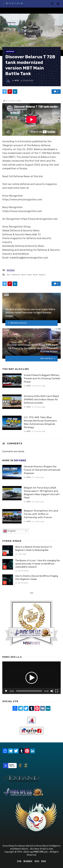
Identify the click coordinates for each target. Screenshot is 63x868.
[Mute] (51, 690)
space (42, 275)
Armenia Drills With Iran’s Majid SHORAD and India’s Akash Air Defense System (41, 399)
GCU (37, 861)
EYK (19, 861)
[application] (31, 677)
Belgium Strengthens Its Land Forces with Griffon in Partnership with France (41, 514)
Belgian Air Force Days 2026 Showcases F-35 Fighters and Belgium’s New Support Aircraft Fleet (41, 492)
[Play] (6, 690)
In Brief (27, 861)
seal (36, 275)
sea (30, 275)
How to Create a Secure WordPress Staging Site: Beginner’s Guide (36, 577)
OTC (17, 80)
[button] (31, 678)
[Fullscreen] (56, 690)
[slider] (29, 691)
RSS (43, 861)
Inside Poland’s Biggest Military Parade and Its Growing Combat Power (42, 378)
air (9, 275)
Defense (10, 51)
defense (16, 275)
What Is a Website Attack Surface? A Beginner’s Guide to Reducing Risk (33, 548)
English (11, 531)
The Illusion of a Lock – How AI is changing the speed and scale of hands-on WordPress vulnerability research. (37, 563)
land (24, 275)
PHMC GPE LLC (40, 852)
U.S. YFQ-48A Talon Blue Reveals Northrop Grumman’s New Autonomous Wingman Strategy (40, 422)
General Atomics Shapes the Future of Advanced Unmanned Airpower (42, 470)
